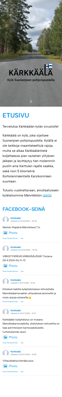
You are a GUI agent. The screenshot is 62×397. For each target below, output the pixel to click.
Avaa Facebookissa (10, 238)
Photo (13, 233)
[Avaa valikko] (31, 101)
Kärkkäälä (15, 218)
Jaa (22, 238)
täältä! (47, 195)
